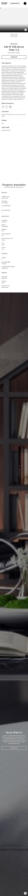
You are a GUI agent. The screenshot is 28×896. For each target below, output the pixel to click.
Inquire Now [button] (14, 57)
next (15, 35)
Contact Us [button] (14, 748)
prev (12, 35)
